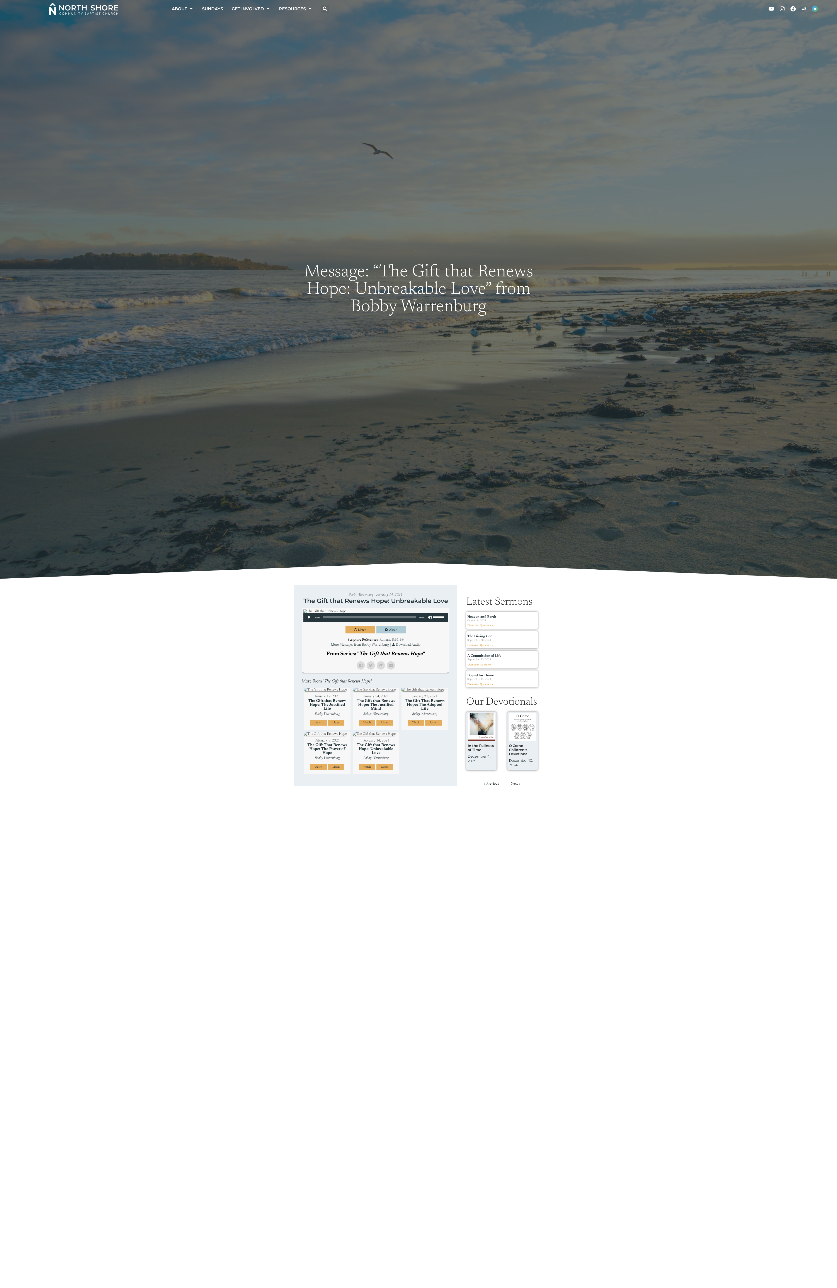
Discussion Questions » (480, 625)
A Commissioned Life (484, 656)
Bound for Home (480, 675)
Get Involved (248, 8)
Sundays (212, 8)
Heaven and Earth (481, 617)
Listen (362, 630)
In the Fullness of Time (481, 748)
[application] (375, 617)
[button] (325, 9)
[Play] (309, 617)
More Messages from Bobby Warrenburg (360, 645)
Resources (292, 8)
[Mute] (430, 617)
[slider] (439, 617)
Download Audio (408, 645)
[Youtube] (771, 8)
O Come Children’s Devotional (519, 750)
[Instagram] (782, 8)
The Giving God (479, 636)
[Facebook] (793, 8)
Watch (393, 630)
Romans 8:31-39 (391, 639)
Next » (524, 690)
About (179, 8)
